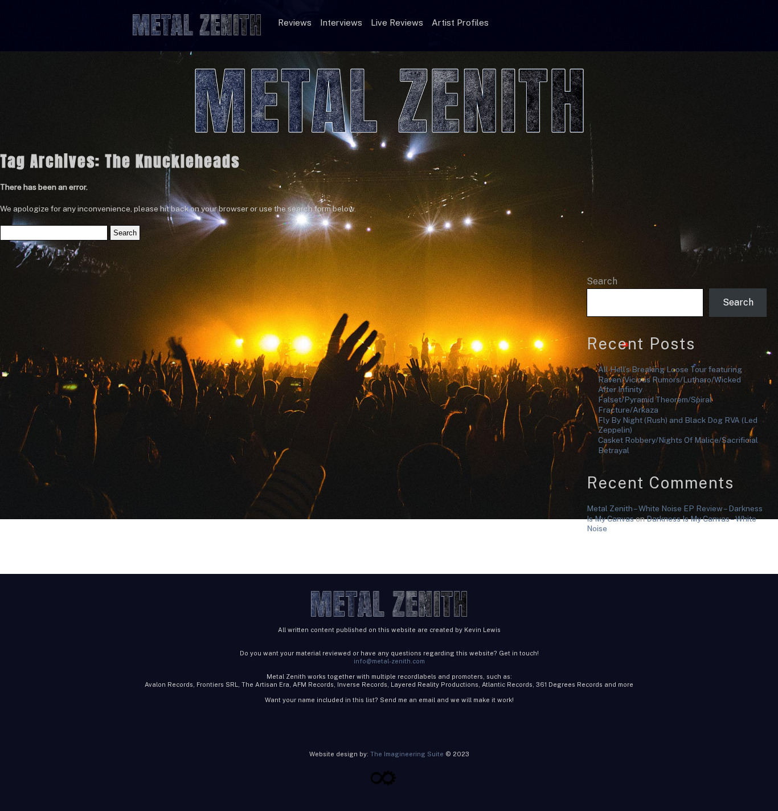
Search (602, 281)
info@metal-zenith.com (389, 661)
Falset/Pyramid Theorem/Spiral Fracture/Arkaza (655, 404)
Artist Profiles (460, 22)
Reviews (295, 22)
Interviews (341, 22)
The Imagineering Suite (407, 754)
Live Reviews (397, 22)
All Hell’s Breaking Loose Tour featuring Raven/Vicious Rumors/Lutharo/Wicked (670, 374)
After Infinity (620, 389)
